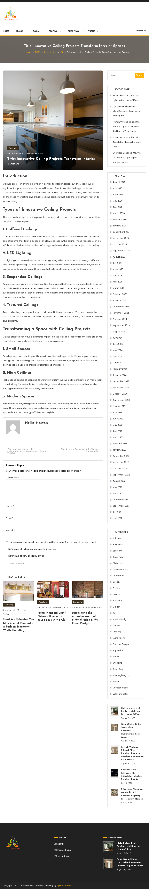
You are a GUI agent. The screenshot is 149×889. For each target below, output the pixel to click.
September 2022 (121, 474)
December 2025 (121, 232)
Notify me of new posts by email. (26, 555)
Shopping (73, 31)
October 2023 (120, 393)
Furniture (117, 600)
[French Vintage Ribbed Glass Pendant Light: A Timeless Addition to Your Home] (114, 750)
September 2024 (121, 325)
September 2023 (121, 400)
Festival (53, 31)
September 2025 (121, 250)
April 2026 (118, 207)
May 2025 (117, 275)
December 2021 (120, 499)
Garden (116, 606)
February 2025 (120, 294)
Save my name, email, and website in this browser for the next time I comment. (53, 542)
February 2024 (120, 368)
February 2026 (120, 219)
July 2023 (117, 412)
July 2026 (117, 188)
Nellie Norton (37, 153)
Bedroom (117, 550)
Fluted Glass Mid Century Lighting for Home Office (125, 98)
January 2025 (119, 300)
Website (10, 530)
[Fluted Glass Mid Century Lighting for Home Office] (114, 711)
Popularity (13, 148)
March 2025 (119, 288)
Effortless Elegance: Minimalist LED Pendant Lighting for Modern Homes (128, 157)
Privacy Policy (64, 850)
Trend (91, 31)
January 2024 (120, 375)
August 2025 (119, 256)
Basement (118, 544)
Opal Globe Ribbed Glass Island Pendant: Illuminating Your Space (127, 111)
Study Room (119, 669)
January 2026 (119, 225)
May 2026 (118, 200)
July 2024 (117, 337)
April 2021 (117, 518)
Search (139, 30)
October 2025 (120, 244)
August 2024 (119, 331)
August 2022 (119, 481)
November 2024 (121, 312)
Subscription (63, 856)
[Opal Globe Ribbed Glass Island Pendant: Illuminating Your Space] (114, 727)
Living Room (119, 637)
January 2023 (119, 449)
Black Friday (119, 557)
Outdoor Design (121, 644)
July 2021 (117, 512)
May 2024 (118, 350)
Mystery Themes (64, 885)
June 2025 (118, 269)
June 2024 (118, 344)
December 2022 (121, 456)
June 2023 (118, 418)
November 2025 (121, 238)
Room (36, 31)
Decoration (118, 575)
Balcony (117, 538)
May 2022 (117, 487)
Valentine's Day (120, 694)
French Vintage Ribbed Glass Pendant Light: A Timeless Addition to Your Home (127, 126)
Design (20, 31)
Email (9, 518)
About (60, 843)
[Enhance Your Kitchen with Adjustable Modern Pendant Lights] (114, 773)
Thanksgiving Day (122, 675)
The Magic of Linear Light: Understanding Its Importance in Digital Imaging (26, 451)
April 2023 (117, 431)
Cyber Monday (120, 569)
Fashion (116, 588)
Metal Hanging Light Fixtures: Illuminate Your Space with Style (51, 616)
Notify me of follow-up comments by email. (32, 548)
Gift (115, 613)
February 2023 (120, 443)
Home (6, 31)
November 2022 (121, 462)
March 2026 (119, 213)
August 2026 (119, 182)
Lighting (117, 631)
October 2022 (120, 468)
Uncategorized (120, 687)
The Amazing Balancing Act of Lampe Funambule (80, 450)
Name (10, 506)
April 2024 (118, 356)
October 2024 (120, 319)
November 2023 (121, 387)
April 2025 (117, 281)
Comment (12, 477)
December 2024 (121, 306)
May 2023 (117, 425)
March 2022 (119, 493)
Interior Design (120, 619)
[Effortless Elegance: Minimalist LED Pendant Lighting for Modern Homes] (114, 792)
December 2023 (121, 381)
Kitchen (116, 625)
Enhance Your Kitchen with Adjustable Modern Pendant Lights (127, 142)
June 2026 (118, 194)
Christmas (118, 563)
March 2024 (119, 362)
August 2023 (119, 406)
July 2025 (117, 263)
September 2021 (121, 505)
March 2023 (119, 437)
